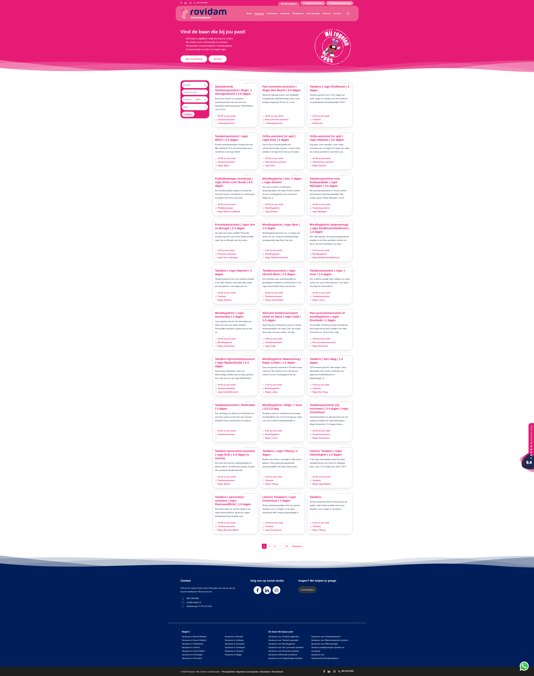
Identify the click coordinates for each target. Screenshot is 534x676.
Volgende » (297, 546)
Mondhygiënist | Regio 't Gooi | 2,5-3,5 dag (282, 406)
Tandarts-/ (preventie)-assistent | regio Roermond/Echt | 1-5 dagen (233, 500)
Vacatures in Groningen (192, 654)
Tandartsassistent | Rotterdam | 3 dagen (235, 406)
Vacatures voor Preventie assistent (283, 651)
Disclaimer (265, 672)
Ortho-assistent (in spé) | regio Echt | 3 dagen (279, 138)
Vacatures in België (233, 654)
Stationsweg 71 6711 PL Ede (199, 606)
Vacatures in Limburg (234, 640)
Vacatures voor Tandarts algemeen (283, 636)
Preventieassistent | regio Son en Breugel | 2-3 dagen (235, 226)
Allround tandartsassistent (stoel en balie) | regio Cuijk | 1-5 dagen (281, 316)
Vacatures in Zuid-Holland (193, 651)
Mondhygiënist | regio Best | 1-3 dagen (281, 226)
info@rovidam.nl (194, 602)
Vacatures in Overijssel (235, 647)
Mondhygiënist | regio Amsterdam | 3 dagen (229, 314)
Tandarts (315, 497)
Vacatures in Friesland (234, 644)
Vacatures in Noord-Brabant (194, 636)
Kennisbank (277, 672)
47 (287, 546)
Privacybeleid (228, 672)
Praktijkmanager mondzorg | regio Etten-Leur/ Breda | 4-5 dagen (234, 182)
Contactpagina (307, 590)
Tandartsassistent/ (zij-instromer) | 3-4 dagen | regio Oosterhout (329, 408)
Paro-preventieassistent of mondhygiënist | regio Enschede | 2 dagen (327, 316)
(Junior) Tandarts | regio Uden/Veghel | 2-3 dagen (326, 452)
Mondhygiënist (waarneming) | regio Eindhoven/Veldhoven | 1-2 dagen (329, 228)
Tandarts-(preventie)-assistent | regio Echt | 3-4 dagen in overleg (235, 454)
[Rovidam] (527, 471)
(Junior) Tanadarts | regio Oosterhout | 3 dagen (279, 498)
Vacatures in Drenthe (234, 636)
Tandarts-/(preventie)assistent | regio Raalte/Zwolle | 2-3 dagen (235, 362)
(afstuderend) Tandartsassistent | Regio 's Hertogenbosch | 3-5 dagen (233, 90)
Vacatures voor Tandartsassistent (325, 636)
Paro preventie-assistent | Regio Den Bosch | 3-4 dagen (281, 88)
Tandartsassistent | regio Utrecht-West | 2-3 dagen (278, 272)
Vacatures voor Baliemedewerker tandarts (329, 640)
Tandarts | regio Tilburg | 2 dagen (280, 452)
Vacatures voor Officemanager (324, 644)
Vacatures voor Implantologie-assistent (285, 658)
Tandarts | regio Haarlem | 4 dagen (233, 272)
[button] (194, 58)
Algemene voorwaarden (247, 672)
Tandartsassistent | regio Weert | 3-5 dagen (231, 138)
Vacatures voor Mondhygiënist (281, 644)
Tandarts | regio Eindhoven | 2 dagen (329, 88)
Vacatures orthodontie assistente (282, 654)
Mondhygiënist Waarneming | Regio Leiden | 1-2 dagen (281, 360)
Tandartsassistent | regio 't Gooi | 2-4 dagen (327, 272)
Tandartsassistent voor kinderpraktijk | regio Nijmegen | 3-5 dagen (325, 182)
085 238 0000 (193, 598)
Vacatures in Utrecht (191, 647)
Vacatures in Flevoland (192, 658)
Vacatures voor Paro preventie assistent (285, 647)
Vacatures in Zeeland (234, 651)
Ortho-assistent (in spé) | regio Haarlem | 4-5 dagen (327, 138)
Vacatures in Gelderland (192, 644)
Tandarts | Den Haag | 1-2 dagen (326, 360)
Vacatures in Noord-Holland (194, 640)
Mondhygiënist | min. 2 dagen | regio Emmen (282, 180)
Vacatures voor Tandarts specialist (283, 640)
